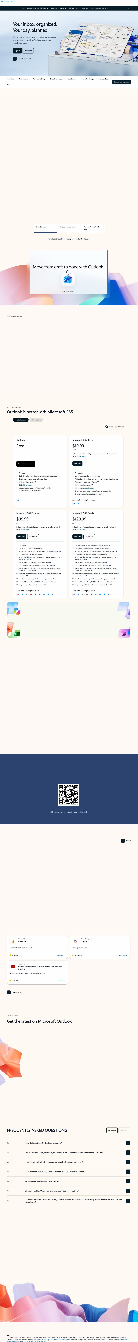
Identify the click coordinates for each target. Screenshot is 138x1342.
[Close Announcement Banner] (128, 8)
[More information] (35, 482)
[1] (8, 1334)
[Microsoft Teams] (52, 594)
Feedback (7, 1337)
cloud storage (28, 485)
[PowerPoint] (31, 594)
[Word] (22, 594)
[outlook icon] (18, 500)
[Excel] (26, 594)
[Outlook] (74, 503)
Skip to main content (7, 1)
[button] (15, 370)
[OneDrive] (78, 503)
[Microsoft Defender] (48, 594)
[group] (37, 349)
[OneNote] (39, 594)
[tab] (14, 110)
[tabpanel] (68, 149)
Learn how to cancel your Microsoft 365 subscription (52, 1340)
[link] (10, 80)
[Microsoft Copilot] (18, 594)
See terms (82, 456)
